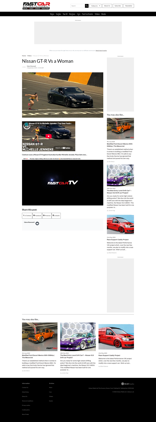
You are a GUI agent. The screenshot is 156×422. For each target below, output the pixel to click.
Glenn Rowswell (31, 66)
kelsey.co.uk (130, 392)
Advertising (25, 392)
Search (87, 6)
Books (103, 14)
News (52, 14)
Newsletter (128, 6)
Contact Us (25, 387)
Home (24, 56)
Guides (58, 14)
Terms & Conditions (27, 401)
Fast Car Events (87, 14)
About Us (107, 6)
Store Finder (25, 414)
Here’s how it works (101, 50)
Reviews (72, 14)
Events (51, 401)
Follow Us (94, 6)
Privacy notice (26, 405)
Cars (78, 14)
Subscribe (118, 6)
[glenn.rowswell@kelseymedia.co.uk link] (37, 223)
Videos (97, 14)
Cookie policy (26, 410)
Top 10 (65, 14)
